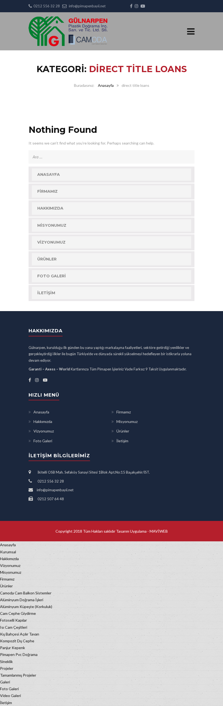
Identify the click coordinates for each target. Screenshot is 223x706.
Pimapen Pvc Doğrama (19, 654)
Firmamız (47, 191)
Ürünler (47, 259)
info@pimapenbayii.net (87, 6)
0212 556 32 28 (46, 6)
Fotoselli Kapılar (13, 620)
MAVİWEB (158, 531)
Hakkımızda (50, 208)
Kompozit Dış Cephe (17, 641)
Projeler (6, 668)
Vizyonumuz (51, 242)
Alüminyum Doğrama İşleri (21, 599)
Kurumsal (8, 552)
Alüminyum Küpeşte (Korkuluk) (26, 606)
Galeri (5, 682)
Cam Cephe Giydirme (18, 613)
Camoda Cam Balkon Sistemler (25, 593)
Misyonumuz (51, 225)
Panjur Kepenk (12, 647)
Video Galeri (10, 695)
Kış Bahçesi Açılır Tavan (19, 634)
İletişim (46, 292)
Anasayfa (106, 85)
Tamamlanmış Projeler (18, 675)
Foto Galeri (51, 276)
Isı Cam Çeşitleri (13, 627)
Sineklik (6, 661)
